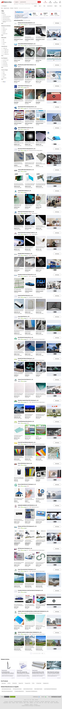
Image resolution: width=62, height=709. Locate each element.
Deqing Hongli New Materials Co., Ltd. (25, 295)
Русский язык (21, 702)
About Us (25, 699)
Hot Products (6, 701)
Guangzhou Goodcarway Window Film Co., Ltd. (27, 274)
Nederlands (31, 702)
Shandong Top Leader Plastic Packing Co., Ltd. (27, 64)
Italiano (25, 702)
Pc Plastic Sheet (38, 683)
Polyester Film (21, 683)
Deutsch (28, 702)
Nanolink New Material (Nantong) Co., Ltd (26, 358)
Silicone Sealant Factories (38, 688)
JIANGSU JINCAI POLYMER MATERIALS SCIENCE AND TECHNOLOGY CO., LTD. (33, 611)
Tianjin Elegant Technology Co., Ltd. (25, 85)
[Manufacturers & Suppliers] (6, 2)
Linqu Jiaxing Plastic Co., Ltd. (23, 316)
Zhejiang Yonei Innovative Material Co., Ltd (26, 22)
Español (10, 702)
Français (17, 702)
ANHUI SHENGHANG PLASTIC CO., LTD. (25, 127)
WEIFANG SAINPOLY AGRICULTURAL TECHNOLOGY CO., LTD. (30, 632)
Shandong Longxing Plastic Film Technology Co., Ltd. (28, 400)
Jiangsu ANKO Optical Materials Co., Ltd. (26, 169)
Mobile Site (36, 699)
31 (42, 653)
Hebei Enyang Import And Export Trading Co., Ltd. (27, 232)
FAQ (28, 699)
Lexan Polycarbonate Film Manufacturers (50, 688)
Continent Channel (37, 701)
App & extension (49, 5)
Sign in (60, 2)
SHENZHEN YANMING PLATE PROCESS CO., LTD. (27, 505)
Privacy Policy (35, 704)
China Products (11, 701)
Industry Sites (42, 701)
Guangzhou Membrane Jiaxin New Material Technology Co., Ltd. (30, 590)
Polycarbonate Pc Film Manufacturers (31, 691)
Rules (60, 5)
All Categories (4, 5)
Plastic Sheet (4, 683)
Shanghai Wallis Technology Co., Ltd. (25, 253)
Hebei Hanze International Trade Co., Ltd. (26, 211)
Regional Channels (47, 701)
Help (44, 5)
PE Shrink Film (14, 683)
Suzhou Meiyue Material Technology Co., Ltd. (26, 43)
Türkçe (48, 702)
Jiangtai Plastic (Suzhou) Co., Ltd (24, 190)
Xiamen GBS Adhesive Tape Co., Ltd (25, 463)
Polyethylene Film (45, 683)
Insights (57, 701)
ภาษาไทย (45, 702)
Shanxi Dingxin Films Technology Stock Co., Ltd (27, 106)
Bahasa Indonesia (56, 702)
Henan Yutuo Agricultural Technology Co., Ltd (27, 569)
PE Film (33, 683)
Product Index (53, 701)
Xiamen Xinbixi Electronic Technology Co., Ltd (27, 484)
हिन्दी (42, 702)
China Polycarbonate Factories (6, 688)
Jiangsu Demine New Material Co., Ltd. (25, 379)
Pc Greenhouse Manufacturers (19, 691)
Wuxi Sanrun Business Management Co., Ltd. (26, 148)
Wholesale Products (25, 701)
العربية (34, 702)
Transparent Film (27, 683)
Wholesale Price (31, 701)
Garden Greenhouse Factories (27, 688)
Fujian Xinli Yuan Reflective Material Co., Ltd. (26, 442)
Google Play (12, 696)
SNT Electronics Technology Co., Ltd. (25, 548)
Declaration (31, 704)
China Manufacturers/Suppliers (18, 701)
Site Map (33, 699)
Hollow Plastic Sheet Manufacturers (7, 691)
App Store (7, 696)
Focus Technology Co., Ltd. (31, 705)
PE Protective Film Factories (17, 688)
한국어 (37, 702)
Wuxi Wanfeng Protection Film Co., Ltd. (25, 337)
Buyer (40, 5)
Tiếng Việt (51, 702)
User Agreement (27, 704)
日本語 (40, 702)
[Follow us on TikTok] (53, 696)
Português (13, 702)
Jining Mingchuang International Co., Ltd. (26, 421)
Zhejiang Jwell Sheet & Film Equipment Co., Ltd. (27, 526)
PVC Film (9, 683)
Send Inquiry (57, 190)
